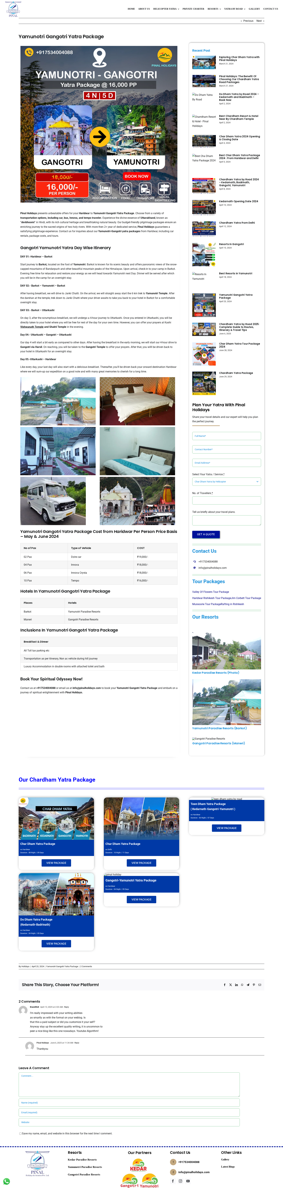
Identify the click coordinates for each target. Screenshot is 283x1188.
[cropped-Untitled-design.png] (13, 2)
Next (259, 20)
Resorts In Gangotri (231, 244)
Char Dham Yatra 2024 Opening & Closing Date (239, 138)
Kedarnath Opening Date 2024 (238, 201)
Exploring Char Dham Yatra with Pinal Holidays (239, 58)
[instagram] (180, 1181)
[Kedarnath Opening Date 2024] (204, 208)
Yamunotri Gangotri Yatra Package (113, 213)
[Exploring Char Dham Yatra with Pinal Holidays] (204, 62)
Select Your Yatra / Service (208, 474)
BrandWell (34, 1007)
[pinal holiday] (56, 874)
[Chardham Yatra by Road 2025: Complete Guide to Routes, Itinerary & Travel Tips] (204, 329)
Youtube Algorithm (87, 1031)
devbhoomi (27, 222)
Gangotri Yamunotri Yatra (46, 248)
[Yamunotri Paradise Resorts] (226, 680)
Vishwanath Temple (32, 326)
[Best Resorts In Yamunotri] (204, 280)
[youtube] (188, 1181)
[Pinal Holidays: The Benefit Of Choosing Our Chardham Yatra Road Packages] (204, 81)
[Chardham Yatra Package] (204, 383)
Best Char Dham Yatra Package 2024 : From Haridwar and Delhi (239, 157)
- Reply (66, 1007)
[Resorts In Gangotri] (204, 254)
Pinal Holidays (28, 213)
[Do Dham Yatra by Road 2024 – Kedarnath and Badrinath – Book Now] (204, 101)
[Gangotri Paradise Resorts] (208, 738)
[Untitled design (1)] (139, 1158)
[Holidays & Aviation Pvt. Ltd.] (37, 1150)
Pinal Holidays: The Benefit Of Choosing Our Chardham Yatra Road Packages (239, 79)
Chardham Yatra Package (236, 373)
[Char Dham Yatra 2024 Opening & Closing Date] (204, 141)
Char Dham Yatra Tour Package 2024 (239, 345)
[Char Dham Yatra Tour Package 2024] (204, 354)
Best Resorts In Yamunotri (235, 273)
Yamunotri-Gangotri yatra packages (119, 231)
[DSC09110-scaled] (226, 624)
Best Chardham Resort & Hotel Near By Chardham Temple (238, 117)
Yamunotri (79, 264)
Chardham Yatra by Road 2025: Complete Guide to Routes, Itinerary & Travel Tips (239, 327)
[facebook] (173, 1181)
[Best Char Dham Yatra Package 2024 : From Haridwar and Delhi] (204, 163)
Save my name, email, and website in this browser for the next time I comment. (67, 1133)
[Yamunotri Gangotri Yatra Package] (204, 305)
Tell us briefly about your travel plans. (213, 511)
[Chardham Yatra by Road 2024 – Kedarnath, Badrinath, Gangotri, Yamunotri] (204, 186)
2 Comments (86, 966)
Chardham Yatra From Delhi (237, 222)
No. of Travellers (202, 493)
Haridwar (84, 213)
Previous (248, 20)
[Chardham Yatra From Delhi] (204, 229)
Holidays (25, 966)
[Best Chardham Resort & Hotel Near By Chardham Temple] (204, 122)
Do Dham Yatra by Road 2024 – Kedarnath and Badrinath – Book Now (239, 97)
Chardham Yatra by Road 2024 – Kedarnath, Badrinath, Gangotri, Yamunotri (239, 182)
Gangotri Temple (95, 347)
